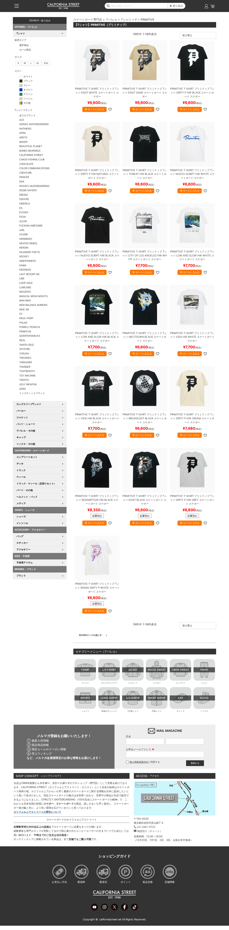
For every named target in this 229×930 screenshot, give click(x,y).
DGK (21, 181)
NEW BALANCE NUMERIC (33, 305)
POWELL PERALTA (29, 327)
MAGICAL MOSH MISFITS (33, 296)
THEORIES (25, 358)
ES (21, 208)
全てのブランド (27, 115)
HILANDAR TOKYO (29, 252)
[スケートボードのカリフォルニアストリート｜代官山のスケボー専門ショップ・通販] (63, 8)
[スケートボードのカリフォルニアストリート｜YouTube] (94, 909)
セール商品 (25, 49)
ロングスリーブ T (109, 683)
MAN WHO (25, 300)
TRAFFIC (24, 380)
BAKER (23, 142)
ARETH (23, 137)
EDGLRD (24, 199)
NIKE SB (24, 309)
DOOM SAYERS (28, 190)
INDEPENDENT (27, 261)
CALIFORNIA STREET (31, 155)
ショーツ (85, 711)
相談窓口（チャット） (149, 831)
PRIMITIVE (25, 331)
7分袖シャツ (132, 711)
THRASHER (25, 362)
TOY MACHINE (27, 375)
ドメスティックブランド (32, 393)
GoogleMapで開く (146, 785)
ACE (21, 120)
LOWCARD (25, 287)
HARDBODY (25, 239)
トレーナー (180, 683)
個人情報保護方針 (139, 762)
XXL (46, 63)
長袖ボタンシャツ (109, 711)
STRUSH (24, 353)
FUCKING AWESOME (31, 225)
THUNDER (24, 367)
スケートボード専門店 (87, 19)
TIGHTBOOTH (27, 371)
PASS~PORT (26, 318)
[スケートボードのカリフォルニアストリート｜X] (114, 909)
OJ (20, 314)
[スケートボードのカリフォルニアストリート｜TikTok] (134, 909)
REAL (22, 340)
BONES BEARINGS (29, 150)
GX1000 (23, 234)
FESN (22, 217)
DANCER (24, 177)
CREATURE (25, 172)
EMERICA (24, 203)
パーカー (157, 683)
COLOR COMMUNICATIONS (34, 168)
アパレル (111, 19)
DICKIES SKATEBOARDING (34, 186)
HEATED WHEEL (28, 243)
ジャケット (133, 683)
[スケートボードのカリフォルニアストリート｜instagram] (104, 909)
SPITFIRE (24, 349)
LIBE (22, 278)
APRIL (22, 133)
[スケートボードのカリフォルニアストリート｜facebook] (124, 909)
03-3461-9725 (146, 826)
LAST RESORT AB (29, 274)
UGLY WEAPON (27, 384)
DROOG (23, 195)
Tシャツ (126, 19)
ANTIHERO (25, 128)
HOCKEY (24, 256)
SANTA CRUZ (26, 345)
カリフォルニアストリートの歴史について (37, 811)
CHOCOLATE (26, 164)
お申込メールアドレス (140, 749)
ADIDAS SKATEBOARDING (34, 124)
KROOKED (25, 269)
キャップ (180, 711)
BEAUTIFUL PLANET (30, 146)
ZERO (22, 389)
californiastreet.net (110, 919)
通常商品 (24, 45)
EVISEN (23, 212)
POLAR (23, 322)
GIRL (22, 230)
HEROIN (23, 247)
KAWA (22, 265)
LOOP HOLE (26, 283)
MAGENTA (25, 291)
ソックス (204, 711)
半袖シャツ (157, 711)
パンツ (204, 683)
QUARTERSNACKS (29, 336)
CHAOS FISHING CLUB (32, 159)
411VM (23, 221)
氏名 (128, 736)
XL (37, 63)
